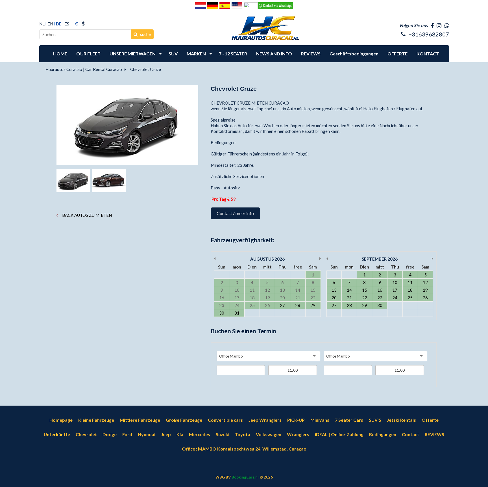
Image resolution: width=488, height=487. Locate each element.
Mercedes (199, 434)
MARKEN (196, 53)
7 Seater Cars (349, 420)
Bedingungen (382, 434)
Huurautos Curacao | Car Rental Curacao (83, 69)
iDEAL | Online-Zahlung (339, 434)
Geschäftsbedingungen (354, 53)
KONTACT (428, 53)
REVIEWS (311, 53)
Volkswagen (268, 434)
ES (66, 23)
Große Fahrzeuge (184, 420)
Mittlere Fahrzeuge (140, 420)
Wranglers (298, 434)
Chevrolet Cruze (145, 69)
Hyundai (146, 434)
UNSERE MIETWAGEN (133, 53)
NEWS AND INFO (274, 53)
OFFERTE (397, 53)
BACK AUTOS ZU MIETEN (86, 215)
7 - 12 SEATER (233, 53)
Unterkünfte (57, 434)
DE (59, 23)
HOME (60, 53)
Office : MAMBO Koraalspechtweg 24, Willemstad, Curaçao (244, 448)
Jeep (166, 434)
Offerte (430, 420)
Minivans (319, 420)
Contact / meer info (235, 213)
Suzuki (222, 434)
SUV (173, 53)
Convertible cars (225, 420)
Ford (127, 434)
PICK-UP (296, 420)
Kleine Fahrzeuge (96, 420)
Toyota (242, 434)
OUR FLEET (88, 53)
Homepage (61, 420)
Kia (180, 434)
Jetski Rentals (401, 420)
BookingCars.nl (245, 477)
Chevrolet (86, 434)
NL (42, 23)
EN (50, 23)
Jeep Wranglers (265, 420)
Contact (410, 434)
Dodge (110, 434)
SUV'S (375, 420)
